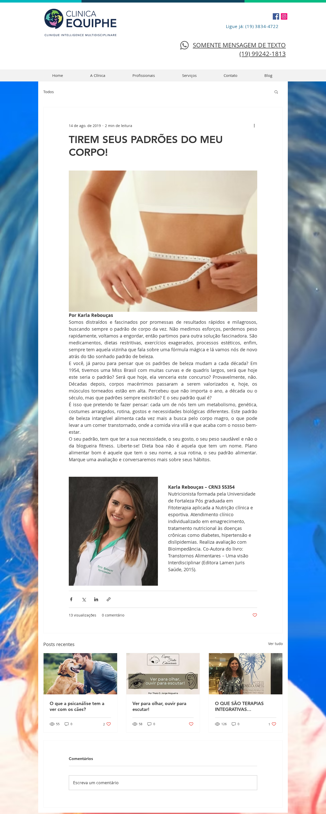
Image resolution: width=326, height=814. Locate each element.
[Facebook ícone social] (276, 16)
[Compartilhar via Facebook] (71, 599)
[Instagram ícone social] (284, 16)
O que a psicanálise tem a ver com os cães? (77, 706)
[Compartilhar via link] (108, 599)
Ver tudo (275, 643)
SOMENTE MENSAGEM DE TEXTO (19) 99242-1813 (239, 49)
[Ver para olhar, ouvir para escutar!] (163, 673)
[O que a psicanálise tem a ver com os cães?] (80, 673)
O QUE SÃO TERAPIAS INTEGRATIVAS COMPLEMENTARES (239, 706)
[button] (276, 92)
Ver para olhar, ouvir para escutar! (159, 706)
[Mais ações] (254, 125)
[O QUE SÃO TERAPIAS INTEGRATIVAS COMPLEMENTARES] (245, 673)
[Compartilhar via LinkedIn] (96, 599)
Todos (48, 91)
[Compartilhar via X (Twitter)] (83, 599)
